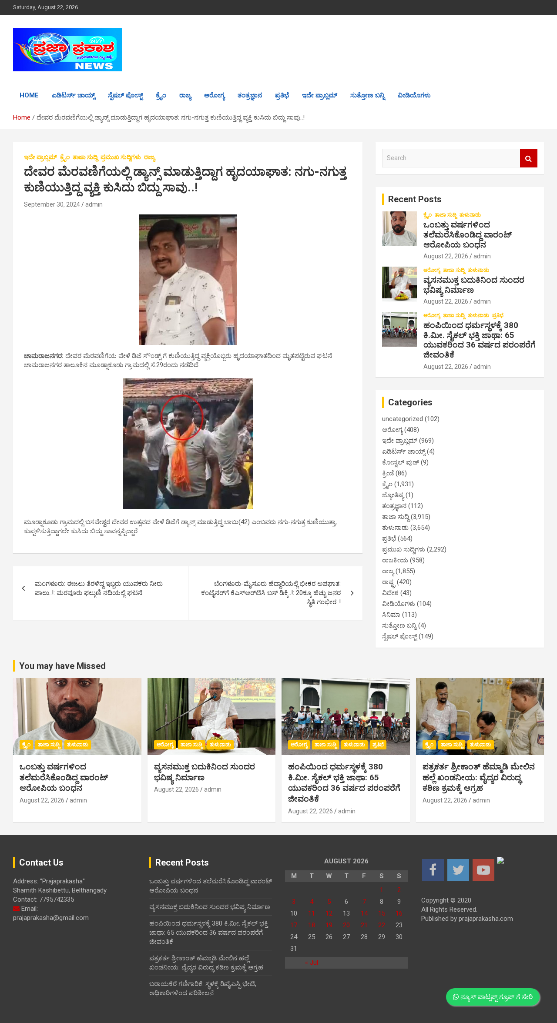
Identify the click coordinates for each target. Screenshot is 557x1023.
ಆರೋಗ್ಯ (214, 95)
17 (293, 925)
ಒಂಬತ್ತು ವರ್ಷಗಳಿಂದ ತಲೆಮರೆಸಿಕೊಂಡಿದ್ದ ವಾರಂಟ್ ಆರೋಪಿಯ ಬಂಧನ (467, 235)
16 (399, 913)
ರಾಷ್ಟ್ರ (388, 582)
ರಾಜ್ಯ (185, 95)
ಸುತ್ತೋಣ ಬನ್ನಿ (367, 95)
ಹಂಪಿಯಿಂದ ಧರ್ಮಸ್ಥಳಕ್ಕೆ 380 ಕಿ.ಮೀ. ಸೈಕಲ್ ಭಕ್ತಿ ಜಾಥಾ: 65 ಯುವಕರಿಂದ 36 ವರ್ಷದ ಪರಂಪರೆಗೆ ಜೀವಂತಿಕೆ (479, 340)
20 (346, 925)
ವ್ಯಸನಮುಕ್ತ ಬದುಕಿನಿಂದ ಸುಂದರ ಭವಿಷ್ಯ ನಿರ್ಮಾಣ (473, 285)
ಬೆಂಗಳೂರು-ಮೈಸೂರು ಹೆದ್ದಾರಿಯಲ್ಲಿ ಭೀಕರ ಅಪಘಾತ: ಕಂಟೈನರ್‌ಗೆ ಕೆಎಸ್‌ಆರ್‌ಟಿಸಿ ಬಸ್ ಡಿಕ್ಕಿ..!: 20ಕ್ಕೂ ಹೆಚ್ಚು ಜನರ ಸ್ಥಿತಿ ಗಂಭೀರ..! (271, 593)
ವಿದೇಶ (390, 593)
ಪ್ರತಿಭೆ (282, 95)
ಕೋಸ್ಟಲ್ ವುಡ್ (400, 462)
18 (311, 925)
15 (381, 913)
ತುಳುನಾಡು (470, 215)
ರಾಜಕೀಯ (395, 560)
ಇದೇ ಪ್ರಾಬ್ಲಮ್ (319, 95)
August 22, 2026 (445, 256)
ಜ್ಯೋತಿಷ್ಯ (393, 495)
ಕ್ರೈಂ (161, 95)
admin (94, 204)
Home (29, 95)
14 (364, 913)
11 (311, 913)
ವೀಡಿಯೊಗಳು (414, 95)
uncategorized (402, 419)
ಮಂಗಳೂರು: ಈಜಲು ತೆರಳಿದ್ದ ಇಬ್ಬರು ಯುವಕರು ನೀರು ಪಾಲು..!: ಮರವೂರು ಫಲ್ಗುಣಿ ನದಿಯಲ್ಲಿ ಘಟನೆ (99, 588)
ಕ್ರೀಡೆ (388, 473)
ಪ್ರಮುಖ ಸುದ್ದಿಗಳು (121, 157)
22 (381, 925)
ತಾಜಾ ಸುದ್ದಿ (85, 157)
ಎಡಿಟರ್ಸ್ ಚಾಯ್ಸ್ (73, 95)
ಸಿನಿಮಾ (391, 614)
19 (328, 925)
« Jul (311, 962)
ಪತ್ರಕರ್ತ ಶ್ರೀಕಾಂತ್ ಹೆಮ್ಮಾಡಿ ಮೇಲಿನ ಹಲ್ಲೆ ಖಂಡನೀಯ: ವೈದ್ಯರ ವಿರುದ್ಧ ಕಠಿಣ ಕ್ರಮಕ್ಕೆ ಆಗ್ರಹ (479, 777)
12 (328, 913)
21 (364, 925)
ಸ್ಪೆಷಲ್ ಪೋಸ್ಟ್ (125, 95)
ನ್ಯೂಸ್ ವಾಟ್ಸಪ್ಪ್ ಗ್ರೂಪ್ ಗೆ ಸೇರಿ (496, 997)
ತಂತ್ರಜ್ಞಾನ (250, 95)
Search (528, 158)
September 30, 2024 (52, 204)
